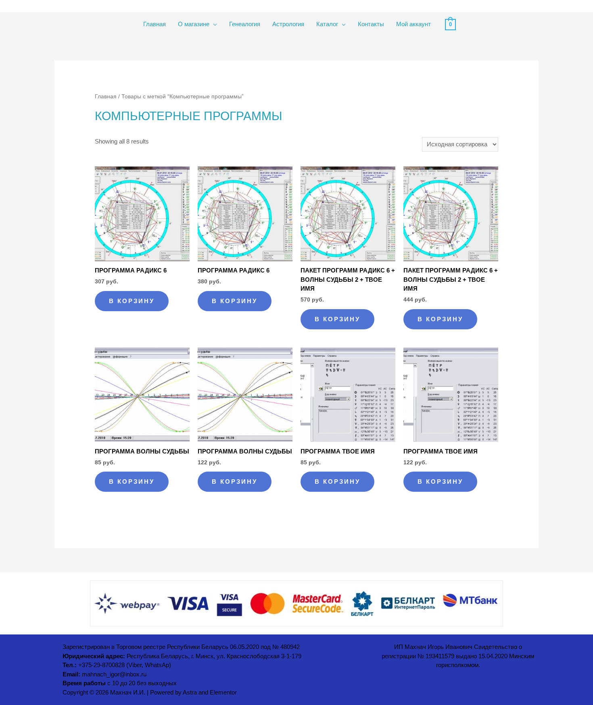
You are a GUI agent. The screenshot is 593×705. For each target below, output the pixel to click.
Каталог (327, 24)
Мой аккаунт (413, 24)
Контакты (371, 24)
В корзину (132, 300)
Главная (154, 24)
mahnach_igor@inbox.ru (114, 674)
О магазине (193, 24)
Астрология (288, 24)
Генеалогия (244, 24)
